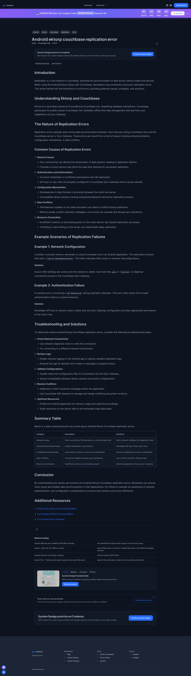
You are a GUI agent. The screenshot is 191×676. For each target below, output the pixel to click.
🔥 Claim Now (177, 13)
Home (34, 43)
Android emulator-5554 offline (108, 555)
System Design (72, 658)
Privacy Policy (105, 658)
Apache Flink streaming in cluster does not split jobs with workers (120, 560)
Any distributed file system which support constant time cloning (120, 543)
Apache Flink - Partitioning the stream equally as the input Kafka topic (59, 560)
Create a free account (143, 600)
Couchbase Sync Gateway (51, 519)
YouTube (135, 658)
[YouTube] (170, 5)
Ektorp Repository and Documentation (57, 508)
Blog (69, 654)
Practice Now (181, 5)
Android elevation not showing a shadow (49, 555)
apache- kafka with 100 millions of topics (49, 548)
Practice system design (143, 54)
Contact (103, 661)
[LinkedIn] (167, 5)
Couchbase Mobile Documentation (55, 514)
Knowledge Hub (44, 43)
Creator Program (73, 661)
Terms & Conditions (107, 654)
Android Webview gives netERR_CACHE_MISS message (54, 543)
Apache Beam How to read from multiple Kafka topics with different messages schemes (125, 549)
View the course (70, 584)
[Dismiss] (154, 597)
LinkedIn (135, 654)
